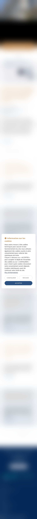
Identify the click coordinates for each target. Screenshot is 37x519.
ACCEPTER (18, 283)
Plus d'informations (11, 272)
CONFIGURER (11, 278)
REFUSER (26, 278)
